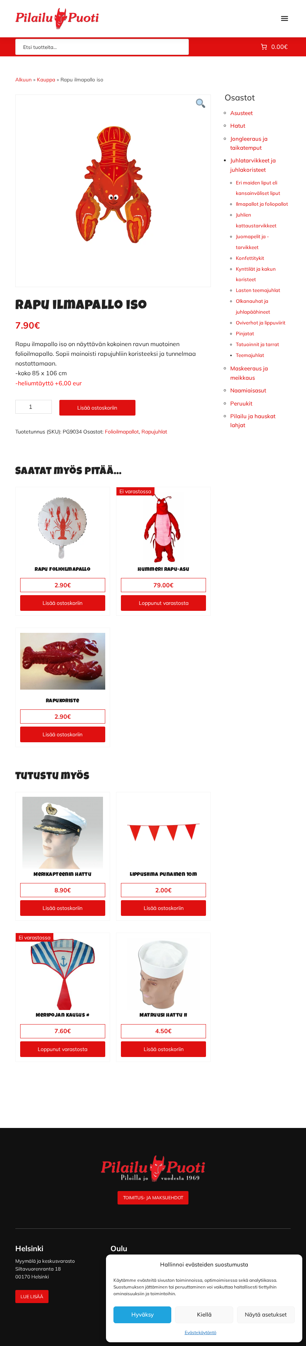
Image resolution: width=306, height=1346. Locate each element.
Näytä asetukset (266, 1314)
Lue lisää (32, 1296)
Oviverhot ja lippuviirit (260, 323)
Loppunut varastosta (163, 603)
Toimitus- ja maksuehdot (153, 1197)
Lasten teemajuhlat (258, 290)
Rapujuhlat (154, 431)
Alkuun (23, 80)
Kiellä (204, 1314)
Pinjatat (245, 333)
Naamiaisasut (248, 390)
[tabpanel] (113, 185)
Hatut (237, 125)
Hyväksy (142, 1314)
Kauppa (46, 80)
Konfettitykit (250, 258)
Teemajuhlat (250, 355)
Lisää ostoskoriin (97, 407)
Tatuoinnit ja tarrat (257, 344)
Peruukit (241, 403)
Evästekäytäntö (200, 1332)
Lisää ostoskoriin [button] (62, 603)
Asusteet (241, 112)
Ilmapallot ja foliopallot (262, 204)
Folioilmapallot (122, 431)
